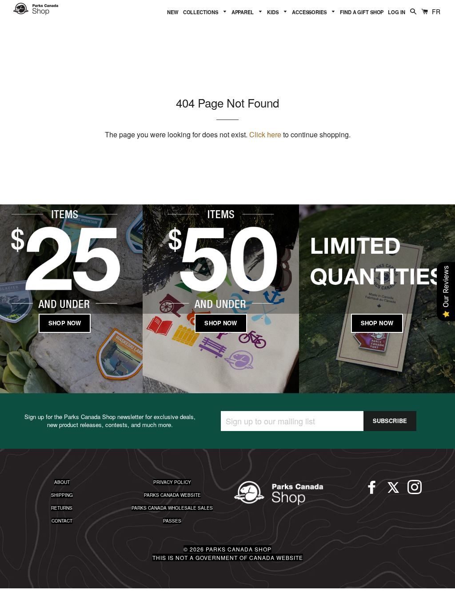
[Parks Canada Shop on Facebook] (372, 491)
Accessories (310, 12)
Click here (265, 134)
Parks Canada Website (172, 495)
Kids (273, 12)
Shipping (62, 495)
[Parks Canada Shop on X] (393, 491)
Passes (172, 521)
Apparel (243, 12)
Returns (61, 508)
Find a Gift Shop (361, 12)
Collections (201, 12)
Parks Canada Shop (238, 549)
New (173, 12)
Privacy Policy (172, 482)
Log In (396, 12)
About (62, 482)
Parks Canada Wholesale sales (172, 508)
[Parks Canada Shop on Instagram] (414, 491)
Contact (62, 521)
